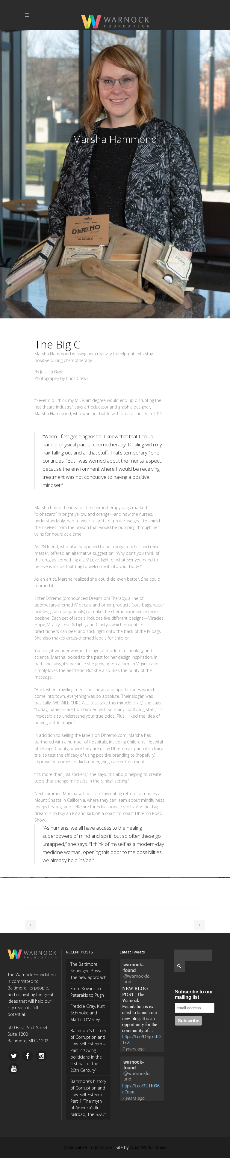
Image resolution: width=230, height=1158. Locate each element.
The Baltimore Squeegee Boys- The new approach (88, 970)
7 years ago (133, 1049)
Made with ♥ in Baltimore (87, 1147)
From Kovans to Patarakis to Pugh (87, 992)
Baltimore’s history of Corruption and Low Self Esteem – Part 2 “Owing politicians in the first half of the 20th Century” (88, 1050)
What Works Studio (148, 1147)
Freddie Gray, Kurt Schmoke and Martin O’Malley (87, 1012)
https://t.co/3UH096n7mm (141, 1088)
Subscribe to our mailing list (194, 994)
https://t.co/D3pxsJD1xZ (141, 1039)
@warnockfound (136, 978)
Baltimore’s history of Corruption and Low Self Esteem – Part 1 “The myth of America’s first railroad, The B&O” (88, 1097)
